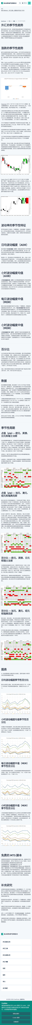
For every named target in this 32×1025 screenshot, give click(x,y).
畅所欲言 (3, 921)
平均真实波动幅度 (19, 913)
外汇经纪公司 (6, 942)
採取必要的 (16, 1013)
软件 (4, 975)
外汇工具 (5, 948)
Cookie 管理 (16, 1017)
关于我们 (5, 988)
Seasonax (3, 104)
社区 (4, 968)
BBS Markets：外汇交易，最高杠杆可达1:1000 (12, 10)
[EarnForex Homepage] (9, 3)
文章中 (25, 62)
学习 (4, 981)
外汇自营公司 (6, 955)
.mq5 (10, 864)
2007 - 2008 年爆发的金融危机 (19, 388)
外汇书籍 (5, 962)
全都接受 (16, 1021)
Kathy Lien (7, 62)
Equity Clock (4, 179)
